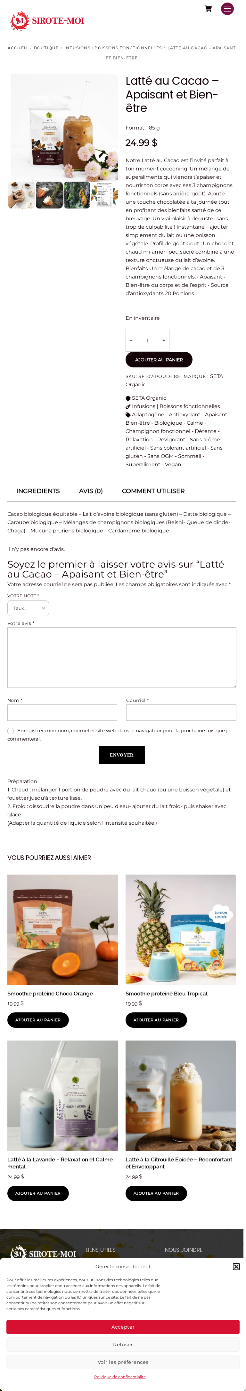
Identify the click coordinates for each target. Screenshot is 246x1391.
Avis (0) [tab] (91, 491)
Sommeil (189, 456)
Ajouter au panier (159, 360)
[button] (236, 1266)
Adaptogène (148, 415)
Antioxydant (185, 415)
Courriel (137, 700)
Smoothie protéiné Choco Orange (50, 993)
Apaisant (216, 415)
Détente (206, 431)
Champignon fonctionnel (158, 431)
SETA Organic (149, 398)
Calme (195, 423)
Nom (14, 700)
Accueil (18, 47)
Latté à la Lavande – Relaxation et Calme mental (60, 1163)
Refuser (123, 1344)
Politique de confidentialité (120, 1376)
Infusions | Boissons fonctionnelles (113, 47)
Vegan (173, 464)
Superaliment (143, 464)
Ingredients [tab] (38, 491)
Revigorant (171, 439)
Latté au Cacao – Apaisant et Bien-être (172, 94)
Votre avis (21, 623)
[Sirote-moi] (47, 33)
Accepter (123, 1327)
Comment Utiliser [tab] (153, 491)
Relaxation (139, 439)
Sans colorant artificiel (178, 448)
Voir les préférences (123, 1362)
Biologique (168, 423)
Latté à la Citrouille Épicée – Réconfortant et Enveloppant (179, 1163)
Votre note (23, 595)
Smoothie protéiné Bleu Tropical (167, 993)
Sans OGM (160, 456)
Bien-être (138, 423)
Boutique (46, 47)
